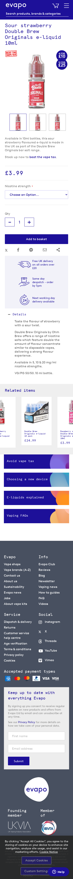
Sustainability (14, 587)
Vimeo (49, 660)
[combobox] (37, 14)
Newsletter (47, 581)
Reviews (44, 570)
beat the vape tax (42, 157)
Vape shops (12, 564)
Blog (42, 575)
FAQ (41, 598)
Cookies (9, 660)
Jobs (7, 598)
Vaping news (48, 587)
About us (10, 581)
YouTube (51, 650)
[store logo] (16, 6)
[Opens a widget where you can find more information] (58, 872)
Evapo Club (47, 564)
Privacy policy (14, 655)
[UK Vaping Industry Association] (22, 827)
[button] (18, 122)
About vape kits (15, 604)
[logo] (36, 800)
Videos (43, 604)
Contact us (12, 575)
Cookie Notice (49, 851)
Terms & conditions (17, 649)
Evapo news (12, 592)
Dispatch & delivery (18, 622)
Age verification (15, 643)
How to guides (49, 592)
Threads (50, 641)
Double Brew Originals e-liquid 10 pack (34, 433)
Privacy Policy (26, 722)
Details (19, 314)
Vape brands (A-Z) (17, 570)
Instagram (52, 622)
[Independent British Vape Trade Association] (54, 827)
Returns (9, 627)
